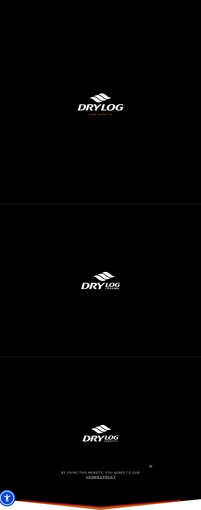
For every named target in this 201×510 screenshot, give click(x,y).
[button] (7, 498)
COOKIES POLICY (101, 477)
